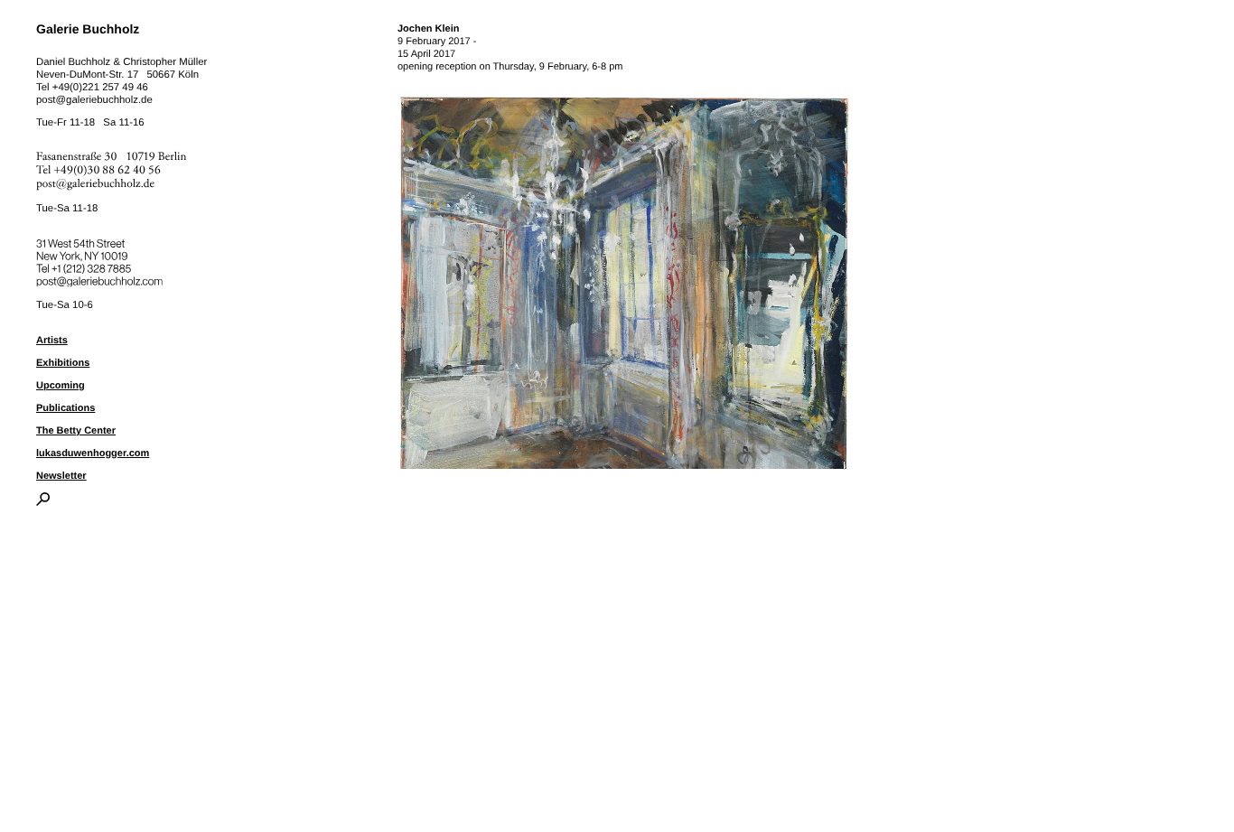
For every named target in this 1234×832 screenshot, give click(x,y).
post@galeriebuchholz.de (94, 100)
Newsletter (61, 476)
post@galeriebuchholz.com (101, 278)
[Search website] (43, 502)
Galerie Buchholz (87, 29)
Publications (65, 408)
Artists (52, 340)
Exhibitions (62, 363)
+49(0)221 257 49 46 (100, 87)
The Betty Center (76, 430)
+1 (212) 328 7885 (104, 265)
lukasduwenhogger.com (92, 453)
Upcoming (60, 385)
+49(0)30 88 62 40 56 (107, 170)
